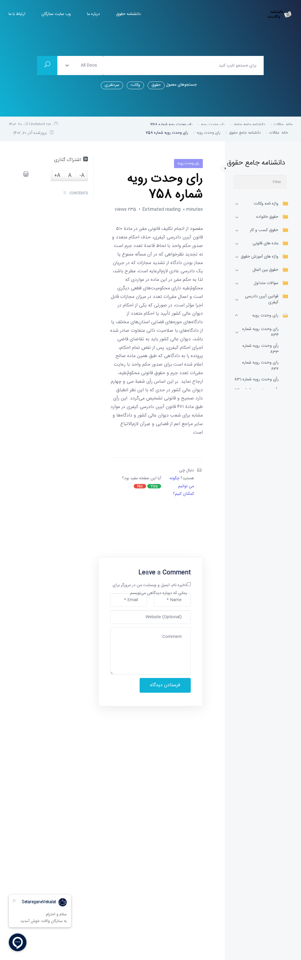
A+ (57, 176)
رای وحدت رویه (265, 316)
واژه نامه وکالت (266, 204)
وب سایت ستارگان (56, 14)
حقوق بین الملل (265, 270)
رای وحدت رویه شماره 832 (260, 366)
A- (81, 176)
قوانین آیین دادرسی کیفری (261, 299)
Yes (154, 486)
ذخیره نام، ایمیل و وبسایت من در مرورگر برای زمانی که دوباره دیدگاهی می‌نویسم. (150, 589)
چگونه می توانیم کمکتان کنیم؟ (182, 486)
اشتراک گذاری (67, 160)
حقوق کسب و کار (264, 230)
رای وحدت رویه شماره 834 (260, 332)
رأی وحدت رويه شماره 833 (261, 349)
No (140, 486)
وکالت (135, 85)
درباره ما (93, 14)
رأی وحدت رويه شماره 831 (256, 380)
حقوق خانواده (267, 217)
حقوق (156, 85)
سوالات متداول (266, 283)
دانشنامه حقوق (128, 14)
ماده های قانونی (265, 243)
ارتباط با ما (17, 14)
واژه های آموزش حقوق (259, 257)
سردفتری (112, 85)
